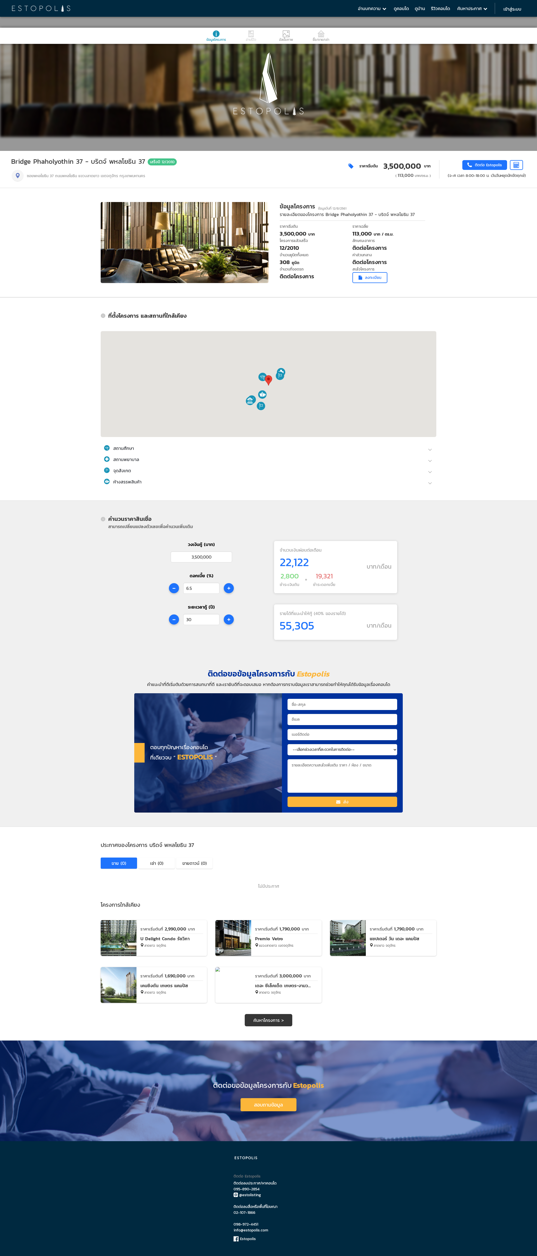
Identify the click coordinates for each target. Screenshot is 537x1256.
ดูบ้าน (420, 8)
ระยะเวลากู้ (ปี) (201, 607)
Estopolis (247, 1239)
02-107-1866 (244, 1212)
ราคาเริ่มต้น (368, 166)
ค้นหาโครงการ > (268, 1020)
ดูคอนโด (401, 8)
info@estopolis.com (251, 1230)
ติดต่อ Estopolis (247, 1176)
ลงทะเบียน (373, 278)
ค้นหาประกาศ (470, 8)
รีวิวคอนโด (440, 8)
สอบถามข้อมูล (268, 1104)
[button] (262, 377)
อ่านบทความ (370, 8)
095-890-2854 (247, 1189)
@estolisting (250, 1195)
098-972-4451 (246, 1224)
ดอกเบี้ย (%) (201, 575)
